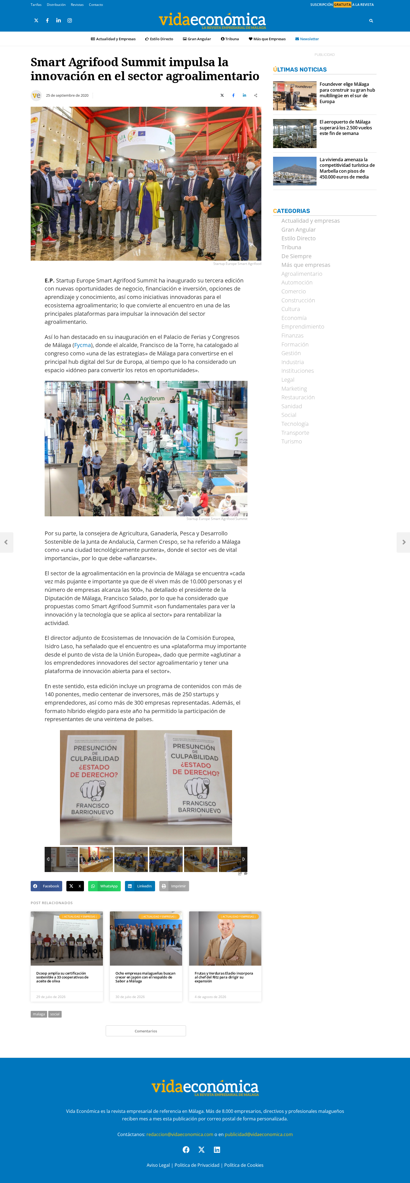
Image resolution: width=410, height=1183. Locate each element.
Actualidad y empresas (310, 220)
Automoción (297, 282)
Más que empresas (306, 265)
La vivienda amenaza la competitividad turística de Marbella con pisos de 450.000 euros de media (347, 168)
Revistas (77, 4)
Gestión (291, 353)
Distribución (56, 4)
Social (288, 415)
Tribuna (232, 38)
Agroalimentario (301, 273)
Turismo (291, 441)
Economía (294, 318)
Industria (292, 362)
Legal (288, 379)
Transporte (295, 432)
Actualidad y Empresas (116, 38)
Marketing (294, 388)
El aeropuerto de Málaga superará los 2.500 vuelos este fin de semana (346, 127)
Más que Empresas (270, 38)
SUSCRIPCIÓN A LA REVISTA (342, 4)
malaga (39, 1013)
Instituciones (297, 370)
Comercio (293, 291)
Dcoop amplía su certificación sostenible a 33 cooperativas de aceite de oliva (62, 977)
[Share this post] (255, 95)
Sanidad (291, 406)
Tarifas (36, 4)
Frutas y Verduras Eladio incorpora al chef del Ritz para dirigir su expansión (224, 977)
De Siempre (296, 256)
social (54, 1013)
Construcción (298, 300)
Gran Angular (199, 38)
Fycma (82, 345)
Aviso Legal (158, 1165)
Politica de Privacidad (197, 1165)
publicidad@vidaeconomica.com (259, 1134)
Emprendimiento (302, 326)
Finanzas (292, 335)
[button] (46, 886)
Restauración (298, 397)
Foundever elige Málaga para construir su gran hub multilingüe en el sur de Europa (347, 92)
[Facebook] (190, 1153)
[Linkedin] (220, 1153)
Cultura (290, 309)
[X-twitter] (205, 1153)
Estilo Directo (161, 38)
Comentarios (146, 1031)
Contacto (96, 4)
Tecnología (295, 423)
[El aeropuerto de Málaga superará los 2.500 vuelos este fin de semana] (295, 133)
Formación (295, 344)
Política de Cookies (244, 1165)
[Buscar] (371, 20)
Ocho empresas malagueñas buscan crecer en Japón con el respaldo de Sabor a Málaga (145, 977)
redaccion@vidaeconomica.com (179, 1134)
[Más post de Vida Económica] (36, 93)
